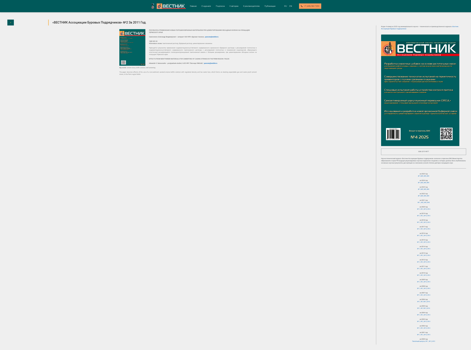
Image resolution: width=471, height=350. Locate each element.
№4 (428, 176)
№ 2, (422, 209)
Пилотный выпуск (418, 341)
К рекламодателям (251, 6)
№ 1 (418, 209)
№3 (425, 176)
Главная (193, 6)
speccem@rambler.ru (211, 37)
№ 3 (425, 216)
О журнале (206, 6)
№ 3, (425, 209)
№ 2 (422, 216)
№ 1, (419, 176)
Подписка (220, 6)
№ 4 (428, 209)
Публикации (269, 6)
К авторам (233, 6)
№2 (422, 176)
